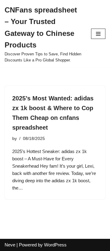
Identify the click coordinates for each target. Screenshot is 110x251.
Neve (10, 244)
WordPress (55, 244)
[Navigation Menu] (98, 34)
